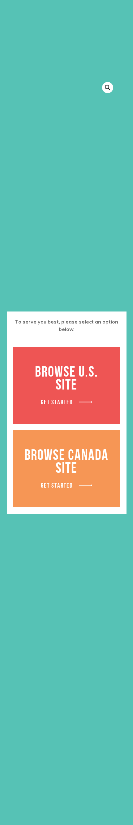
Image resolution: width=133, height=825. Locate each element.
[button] (107, 87)
